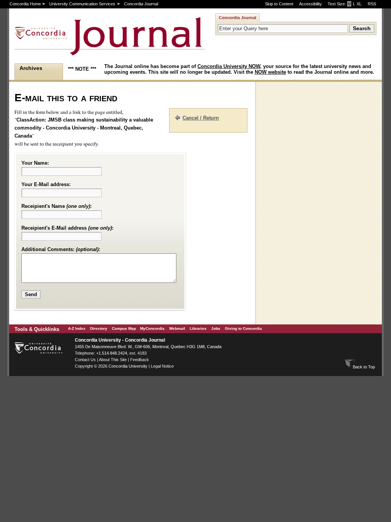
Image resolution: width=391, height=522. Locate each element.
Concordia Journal (141, 4)
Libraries (198, 328)
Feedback (139, 359)
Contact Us (85, 359)
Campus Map (124, 328)
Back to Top (364, 367)
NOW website (270, 72)
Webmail (177, 328)
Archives (30, 68)
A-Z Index (77, 328)
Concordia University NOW (228, 66)
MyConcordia (152, 328)
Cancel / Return (201, 118)
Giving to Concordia (243, 328)
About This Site (113, 359)
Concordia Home (25, 4)
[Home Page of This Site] (85, 52)
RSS (372, 4)
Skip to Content (279, 4)
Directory (98, 328)
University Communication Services (82, 4)
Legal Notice (162, 366)
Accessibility (310, 4)
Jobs (215, 328)
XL (359, 4)
